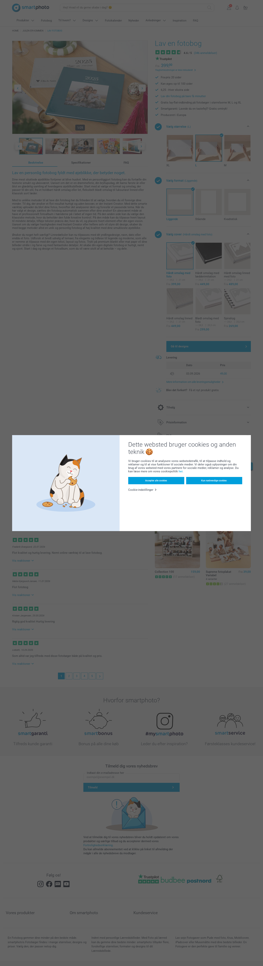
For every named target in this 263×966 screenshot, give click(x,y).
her (181, 471)
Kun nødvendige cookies (214, 480)
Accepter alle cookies (156, 480)
